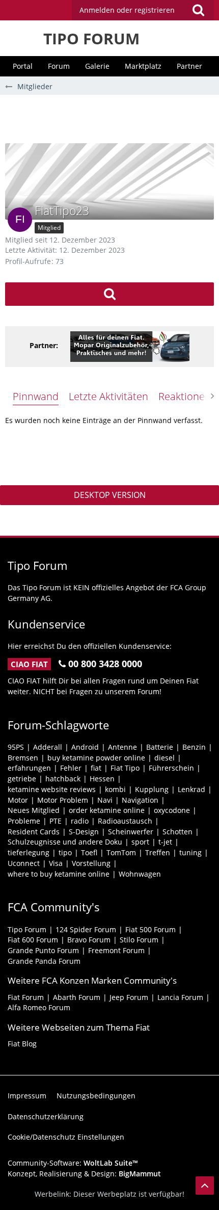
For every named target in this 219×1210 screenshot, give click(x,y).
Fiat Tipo (125, 768)
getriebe (22, 778)
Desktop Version (110, 495)
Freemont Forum (116, 950)
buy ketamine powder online (96, 757)
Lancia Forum (180, 997)
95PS (16, 747)
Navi (105, 800)
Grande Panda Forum (44, 961)
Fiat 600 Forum (33, 939)
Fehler (70, 768)
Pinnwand (36, 396)
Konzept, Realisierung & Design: (84, 1173)
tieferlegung (28, 852)
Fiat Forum (26, 997)
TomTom (121, 852)
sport (140, 842)
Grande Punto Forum (43, 950)
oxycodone (172, 810)
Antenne (122, 747)
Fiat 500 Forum (150, 929)
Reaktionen (184, 396)
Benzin (194, 747)
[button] (143, 10)
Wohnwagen (140, 874)
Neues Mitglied (34, 810)
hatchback (62, 778)
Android (85, 747)
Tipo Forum (27, 929)
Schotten (177, 831)
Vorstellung (91, 863)
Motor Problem (62, 800)
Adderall (47, 747)
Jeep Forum (129, 997)
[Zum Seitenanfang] (205, 1185)
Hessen (102, 778)
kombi (115, 789)
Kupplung (152, 789)
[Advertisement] (112, 117)
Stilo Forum (139, 939)
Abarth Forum (76, 997)
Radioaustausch (125, 821)
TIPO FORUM (91, 38)
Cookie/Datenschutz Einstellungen (66, 1137)
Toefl (89, 852)
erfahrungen (29, 768)
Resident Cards (34, 831)
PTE (55, 821)
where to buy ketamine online (59, 874)
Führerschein (171, 768)
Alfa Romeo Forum (39, 1007)
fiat (96, 768)
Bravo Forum (89, 939)
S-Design (84, 831)
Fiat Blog (22, 1043)
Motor (18, 800)
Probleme (24, 821)
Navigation (140, 800)
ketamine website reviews (52, 789)
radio (80, 821)
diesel (164, 757)
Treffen (157, 852)
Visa (56, 863)
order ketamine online (107, 810)
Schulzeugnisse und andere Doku (65, 842)
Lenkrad (191, 789)
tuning (190, 852)
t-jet (165, 842)
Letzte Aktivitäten (108, 396)
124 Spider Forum (86, 929)
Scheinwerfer (130, 831)
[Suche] (198, 10)
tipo (65, 852)
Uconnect (24, 863)
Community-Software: (73, 1163)
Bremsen (23, 757)
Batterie (159, 747)
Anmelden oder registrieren (127, 10)
